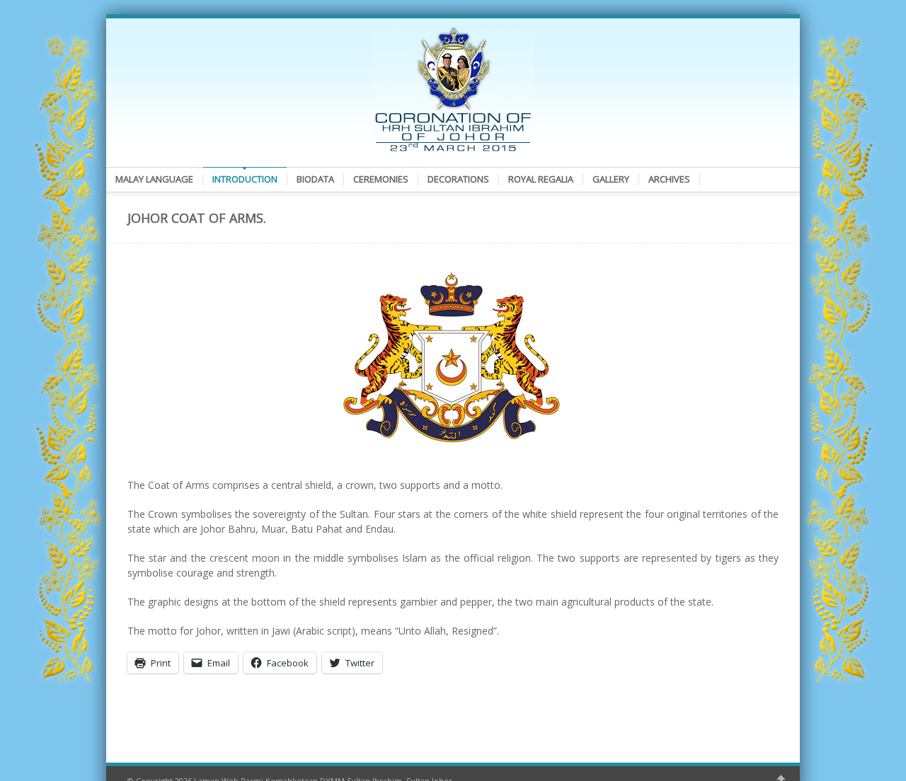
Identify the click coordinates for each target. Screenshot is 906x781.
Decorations (458, 179)
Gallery (610, 179)
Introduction (244, 179)
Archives (669, 179)
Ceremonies (380, 179)
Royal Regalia (540, 179)
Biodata (315, 179)
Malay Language (154, 179)
